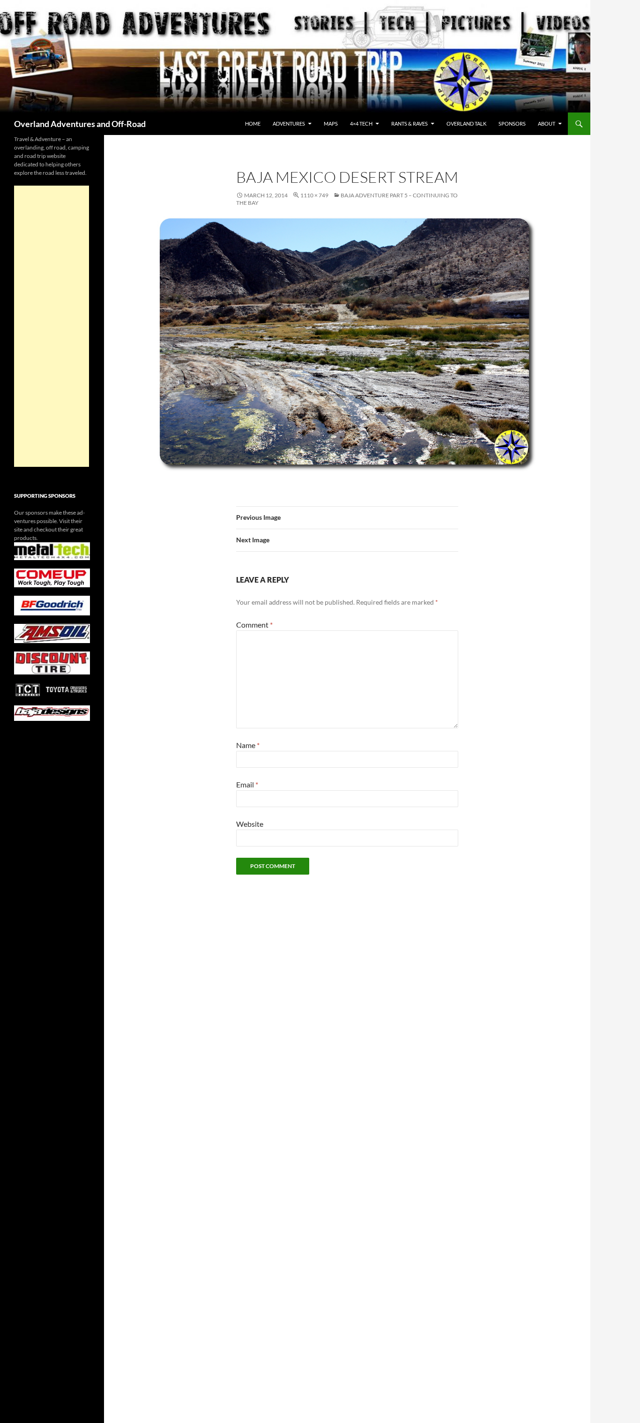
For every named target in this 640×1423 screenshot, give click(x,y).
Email (247, 784)
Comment (254, 624)
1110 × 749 (314, 195)
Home (252, 123)
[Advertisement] (51, 326)
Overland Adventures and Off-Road (80, 124)
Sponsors (512, 123)
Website (249, 823)
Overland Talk (466, 123)
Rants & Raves (409, 123)
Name (248, 745)
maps (331, 123)
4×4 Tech (361, 123)
